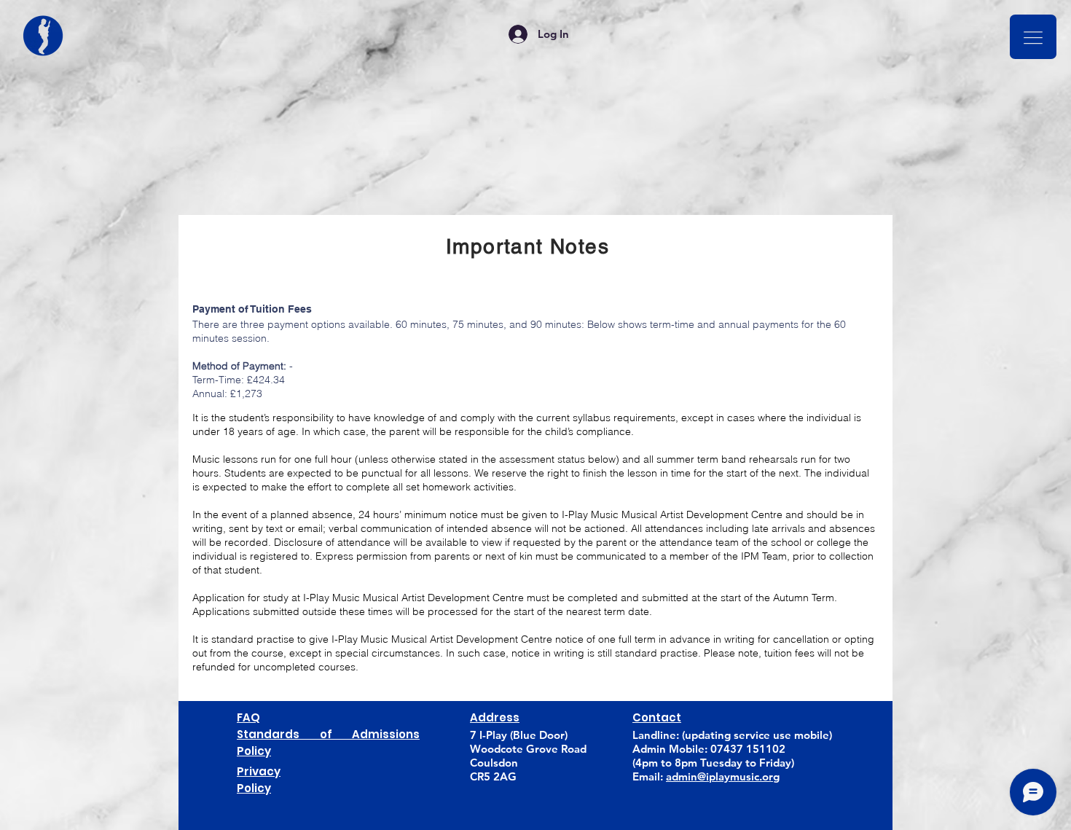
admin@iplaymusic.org (723, 776)
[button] (1033, 37)
